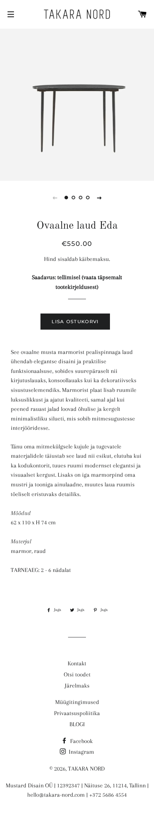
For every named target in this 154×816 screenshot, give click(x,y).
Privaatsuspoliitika (77, 713)
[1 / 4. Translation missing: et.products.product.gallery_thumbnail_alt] (66, 197)
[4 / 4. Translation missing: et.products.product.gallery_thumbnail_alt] (87, 197)
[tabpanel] (77, 104)
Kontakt (77, 663)
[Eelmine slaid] (55, 197)
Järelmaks (77, 685)
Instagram (80, 751)
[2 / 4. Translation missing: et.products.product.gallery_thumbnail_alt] (73, 197)
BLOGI (77, 724)
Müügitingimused (77, 702)
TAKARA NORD (86, 768)
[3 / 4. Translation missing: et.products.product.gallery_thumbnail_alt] (80, 197)
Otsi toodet (77, 674)
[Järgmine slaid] (99, 197)
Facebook (81, 741)
